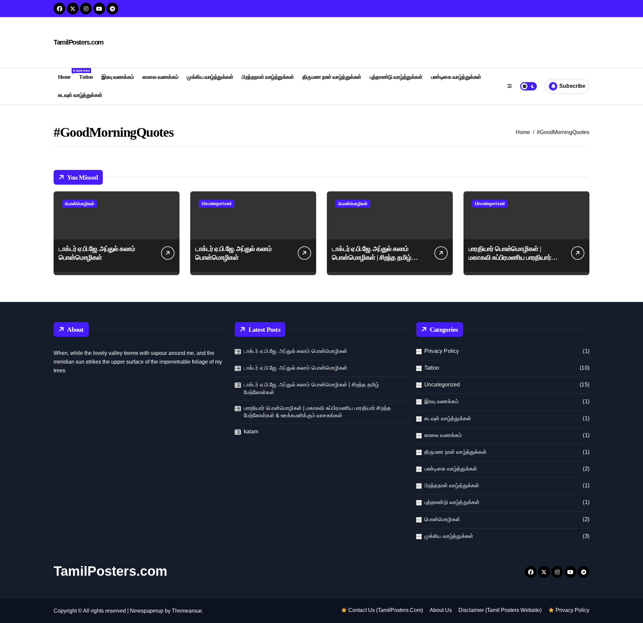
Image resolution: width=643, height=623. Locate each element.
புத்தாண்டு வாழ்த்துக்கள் (396, 77)
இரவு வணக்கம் (117, 77)
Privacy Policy (441, 351)
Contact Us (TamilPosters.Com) (385, 610)
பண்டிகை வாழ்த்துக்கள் (456, 77)
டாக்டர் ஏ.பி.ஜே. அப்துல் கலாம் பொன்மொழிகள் (295, 351)
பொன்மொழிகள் (79, 203)
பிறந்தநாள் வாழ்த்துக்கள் (268, 77)
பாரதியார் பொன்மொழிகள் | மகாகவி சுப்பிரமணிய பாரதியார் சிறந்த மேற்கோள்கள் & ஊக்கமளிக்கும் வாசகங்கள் (317, 411)
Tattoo (86, 77)
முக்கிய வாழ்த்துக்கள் (210, 77)
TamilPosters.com (78, 42)
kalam (251, 431)
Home (66, 74)
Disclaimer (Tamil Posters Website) (500, 610)
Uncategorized (216, 203)
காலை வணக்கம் (160, 77)
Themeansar (187, 611)
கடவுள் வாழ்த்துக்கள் (80, 95)
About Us (441, 610)
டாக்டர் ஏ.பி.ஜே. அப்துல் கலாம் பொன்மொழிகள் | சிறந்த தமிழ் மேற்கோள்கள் (371, 257)
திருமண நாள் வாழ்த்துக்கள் (331, 77)
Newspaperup (146, 611)
